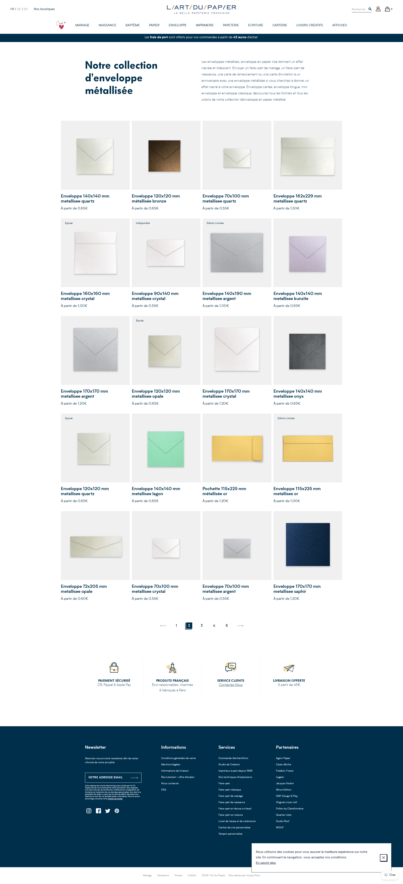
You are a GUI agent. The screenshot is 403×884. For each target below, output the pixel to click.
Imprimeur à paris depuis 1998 (236, 771)
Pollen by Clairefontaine (290, 809)
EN (25, 9)
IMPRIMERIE (205, 25)
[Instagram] (88, 812)
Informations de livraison (175, 771)
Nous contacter (170, 783)
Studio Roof (282, 821)
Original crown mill (286, 802)
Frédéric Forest (284, 771)
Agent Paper (283, 758)
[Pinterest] (117, 812)
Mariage (147, 875)
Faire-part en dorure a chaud (235, 809)
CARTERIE (279, 25)
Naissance (163, 875)
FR (12, 9)
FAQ (163, 790)
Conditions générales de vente (178, 758)
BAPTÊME (133, 25)
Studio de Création (229, 764)
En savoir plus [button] (266, 863)
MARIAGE (82, 25)
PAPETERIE (231, 25)
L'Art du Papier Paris (201, 9)
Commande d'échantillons (233, 758)
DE (19, 9)
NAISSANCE (107, 25)
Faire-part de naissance (232, 802)
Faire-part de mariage (231, 796)
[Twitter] (107, 812)
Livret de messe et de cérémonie (237, 821)
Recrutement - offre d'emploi (177, 777)
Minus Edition (283, 790)
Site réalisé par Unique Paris (244, 875)
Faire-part (224, 783)
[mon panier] (387, 9)
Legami (280, 777)
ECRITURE (255, 25)
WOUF (280, 827)
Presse (178, 875)
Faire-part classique (230, 790)
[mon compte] (378, 9)
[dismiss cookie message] (383, 857)
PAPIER (154, 25)
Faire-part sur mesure (231, 815)
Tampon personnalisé (230, 834)
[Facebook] (98, 812)
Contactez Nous (231, 685)
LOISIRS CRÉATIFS (309, 25)
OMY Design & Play (287, 796)
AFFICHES (339, 25)
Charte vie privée (115, 799)
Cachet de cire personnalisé (234, 827)
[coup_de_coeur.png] (61, 25)
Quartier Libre (284, 815)
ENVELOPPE (178, 25)
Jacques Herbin (285, 783)
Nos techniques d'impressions (235, 777)
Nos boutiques (44, 9)
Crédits (192, 875)
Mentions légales (170, 764)
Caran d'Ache (283, 764)
